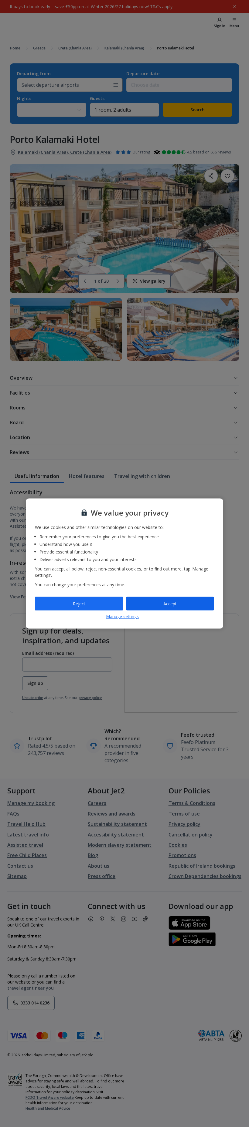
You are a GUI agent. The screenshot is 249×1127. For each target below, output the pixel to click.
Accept (170, 603)
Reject (79, 603)
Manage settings (122, 616)
